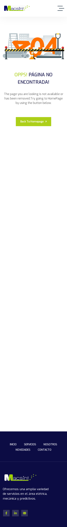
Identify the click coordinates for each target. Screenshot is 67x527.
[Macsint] (16, 8)
